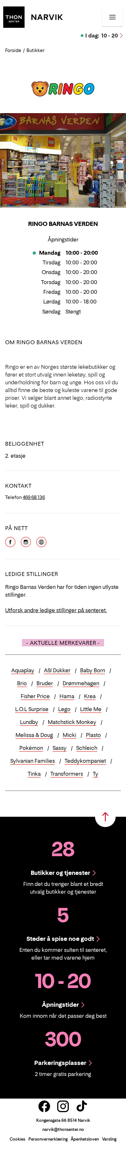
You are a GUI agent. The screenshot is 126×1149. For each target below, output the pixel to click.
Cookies (17, 1139)
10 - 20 (101, 35)
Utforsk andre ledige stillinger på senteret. (56, 610)
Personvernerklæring (48, 1139)
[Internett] (41, 541)
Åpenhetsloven (85, 1139)
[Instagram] (26, 541)
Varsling (109, 1139)
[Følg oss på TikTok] (81, 1106)
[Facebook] (10, 541)
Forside (13, 50)
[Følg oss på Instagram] (63, 1106)
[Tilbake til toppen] (105, 816)
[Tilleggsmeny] (112, 17)
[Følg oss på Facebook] (44, 1106)
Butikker (35, 50)
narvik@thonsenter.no (63, 1129)
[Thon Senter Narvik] (33, 16)
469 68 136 (34, 497)
